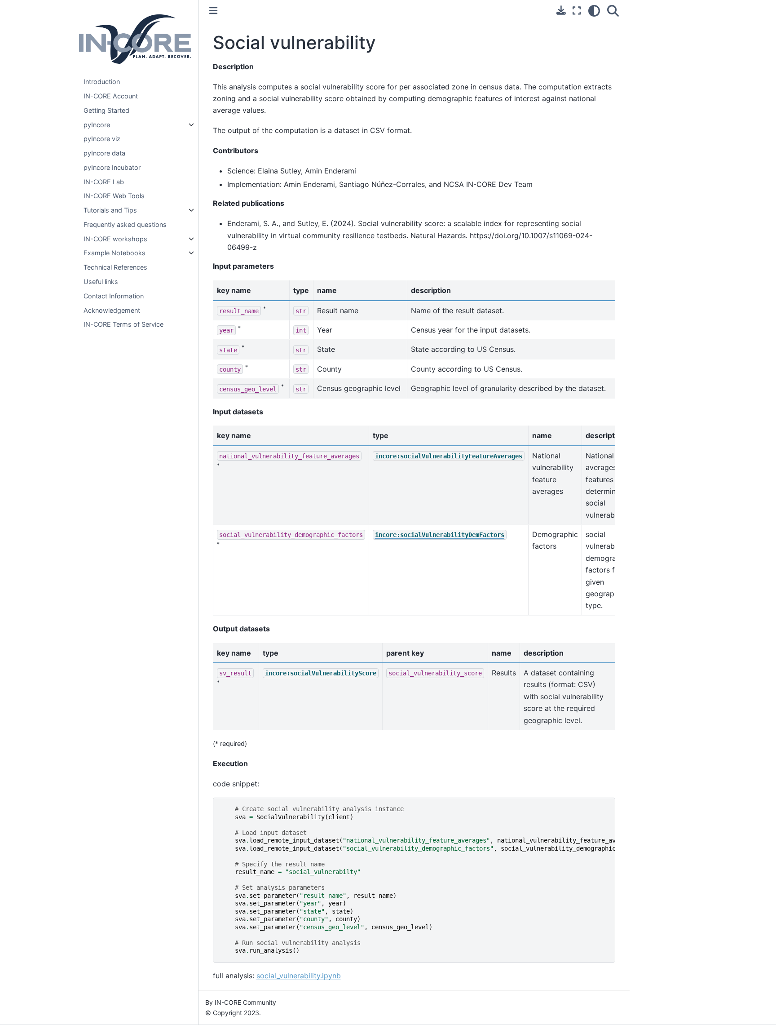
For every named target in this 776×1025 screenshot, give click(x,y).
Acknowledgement (112, 310)
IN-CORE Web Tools (114, 196)
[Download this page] (561, 10)
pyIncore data (104, 153)
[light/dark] (594, 10)
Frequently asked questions (125, 224)
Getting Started (106, 110)
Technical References (115, 267)
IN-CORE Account (111, 96)
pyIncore (97, 125)
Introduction (102, 81)
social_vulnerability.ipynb (298, 975)
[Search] (613, 10)
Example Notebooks (115, 253)
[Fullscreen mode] (576, 10)
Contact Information (114, 296)
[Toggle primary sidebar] (213, 11)
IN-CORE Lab (104, 182)
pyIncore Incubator (112, 167)
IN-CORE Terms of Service (123, 324)
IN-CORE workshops (115, 239)
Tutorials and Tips (110, 210)
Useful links (101, 281)
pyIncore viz (102, 138)
